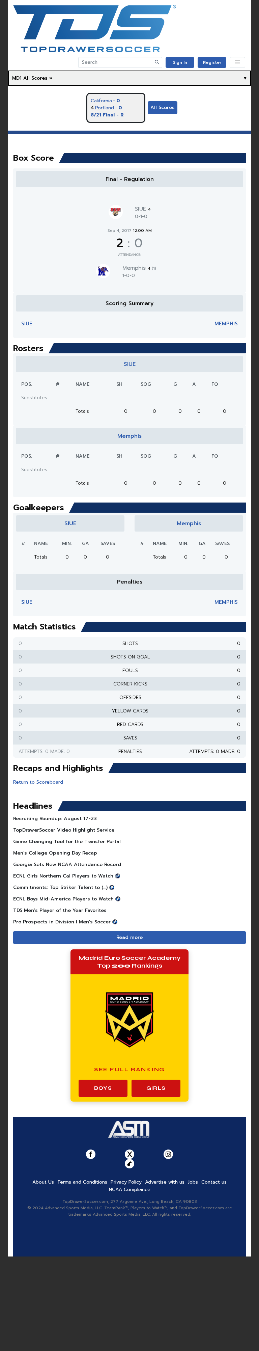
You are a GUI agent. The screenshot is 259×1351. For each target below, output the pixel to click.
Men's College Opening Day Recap (55, 853)
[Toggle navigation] (237, 62)
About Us (43, 1182)
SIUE (143, 209)
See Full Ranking (129, 1069)
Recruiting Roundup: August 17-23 (55, 818)
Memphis (139, 268)
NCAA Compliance (129, 1189)
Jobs (193, 1182)
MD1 (17, 78)
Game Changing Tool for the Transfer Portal (67, 841)
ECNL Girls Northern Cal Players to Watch (63, 876)
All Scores (162, 107)
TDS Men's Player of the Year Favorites (60, 910)
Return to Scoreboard (38, 782)
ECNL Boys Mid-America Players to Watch (63, 898)
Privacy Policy (126, 1182)
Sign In (180, 62)
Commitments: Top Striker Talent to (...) (60, 887)
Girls (156, 1088)
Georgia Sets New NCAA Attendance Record (67, 864)
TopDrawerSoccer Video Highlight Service (63, 830)
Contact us (214, 1182)
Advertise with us (164, 1182)
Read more (129, 937)
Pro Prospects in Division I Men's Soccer (62, 921)
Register (212, 62)
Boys (103, 1088)
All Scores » (37, 78)
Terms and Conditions (82, 1182)
